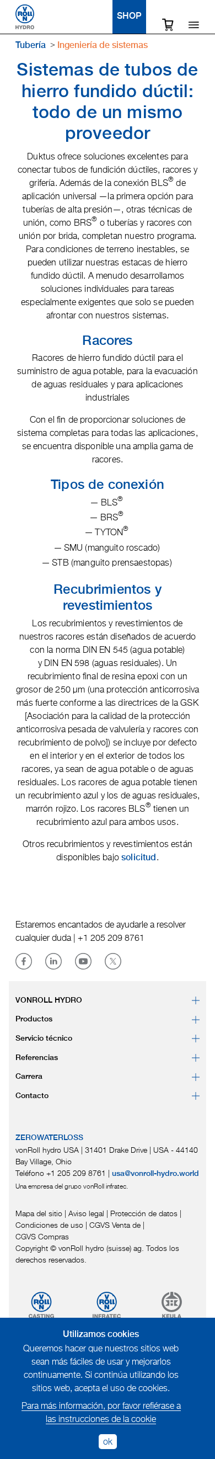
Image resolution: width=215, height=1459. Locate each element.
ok (107, 1441)
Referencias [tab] (36, 1058)
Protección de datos (144, 1213)
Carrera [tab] (28, 1076)
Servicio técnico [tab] (43, 1038)
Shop (129, 17)
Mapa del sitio (38, 1213)
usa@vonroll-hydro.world (155, 1174)
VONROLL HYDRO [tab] (48, 1000)
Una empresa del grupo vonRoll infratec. (71, 1186)
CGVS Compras (42, 1236)
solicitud (138, 858)
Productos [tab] (33, 1019)
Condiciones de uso (49, 1224)
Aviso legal (86, 1213)
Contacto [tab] (32, 1096)
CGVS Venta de (115, 1224)
